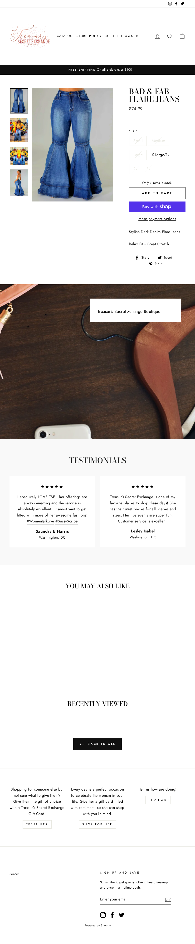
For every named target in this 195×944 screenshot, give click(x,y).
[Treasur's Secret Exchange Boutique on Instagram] (103, 915)
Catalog (65, 36)
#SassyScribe (66, 521)
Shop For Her (97, 824)
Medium (158, 140)
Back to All (101, 744)
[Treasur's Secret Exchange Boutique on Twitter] (121, 915)
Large (138, 154)
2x (135, 169)
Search (15, 873)
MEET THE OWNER (122, 36)
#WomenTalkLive (40, 521)
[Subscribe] (168, 899)
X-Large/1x (160, 154)
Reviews (158, 800)
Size (133, 131)
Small (138, 140)
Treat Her (37, 824)
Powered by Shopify (97, 925)
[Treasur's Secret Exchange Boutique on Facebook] (112, 915)
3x (148, 169)
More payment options (157, 218)
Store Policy (89, 36)
